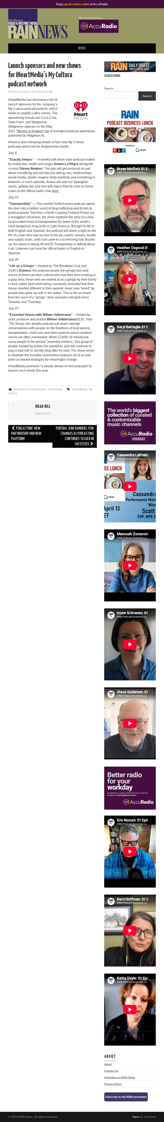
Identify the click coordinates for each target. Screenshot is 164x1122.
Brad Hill (47, 91)
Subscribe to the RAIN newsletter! (126, 1096)
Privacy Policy (113, 1084)
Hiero (135, 1116)
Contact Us (111, 1070)
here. (55, 191)
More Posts (43, 413)
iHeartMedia (79, 389)
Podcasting (55, 389)
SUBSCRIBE (112, 75)
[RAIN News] (82, 23)
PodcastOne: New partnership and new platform (26, 434)
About (108, 1064)
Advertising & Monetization (30, 389)
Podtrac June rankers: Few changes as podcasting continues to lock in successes (75, 436)
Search (108, 88)
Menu (82, 48)
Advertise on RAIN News (119, 1077)
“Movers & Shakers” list (32, 131)
